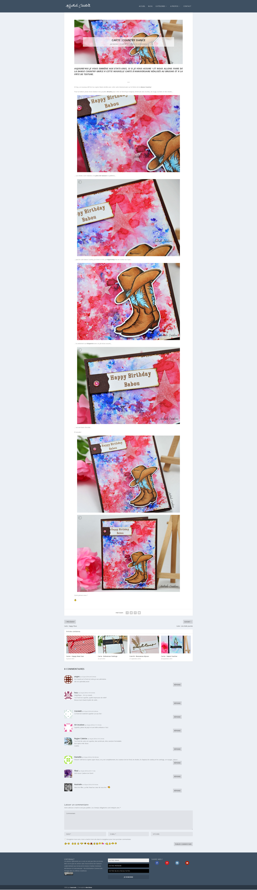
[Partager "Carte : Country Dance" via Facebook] (127, 613)
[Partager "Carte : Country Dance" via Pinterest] (135, 613)
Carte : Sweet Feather (169, 656)
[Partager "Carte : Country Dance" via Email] (139, 613)
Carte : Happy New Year (75, 656)
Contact (187, 6)
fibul (76, 770)
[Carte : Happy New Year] (81, 644)
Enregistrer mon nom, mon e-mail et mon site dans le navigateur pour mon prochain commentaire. (99, 839)
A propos (174, 6)
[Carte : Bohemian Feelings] (112, 644)
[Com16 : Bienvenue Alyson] (144, 644)
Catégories (160, 6)
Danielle (78, 757)
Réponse (177, 685)
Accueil (142, 6)
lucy (76, 692)
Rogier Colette (80, 738)
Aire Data (89, 887)
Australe (115, 44)
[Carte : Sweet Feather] (176, 644)
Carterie (132, 44)
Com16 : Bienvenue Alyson (139, 656)
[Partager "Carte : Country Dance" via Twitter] (131, 613)
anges (77, 676)
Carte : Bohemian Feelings (107, 656)
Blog (150, 6)
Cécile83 (78, 711)
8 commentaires (141, 44)
